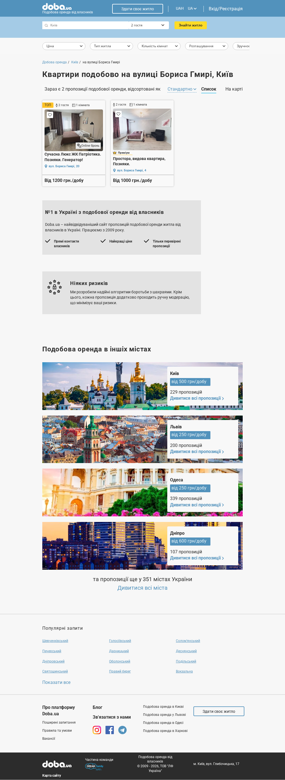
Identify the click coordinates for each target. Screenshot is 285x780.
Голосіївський (120, 641)
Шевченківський (55, 641)
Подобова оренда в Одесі (163, 723)
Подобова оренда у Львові (164, 715)
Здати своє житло (137, 9)
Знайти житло (190, 25)
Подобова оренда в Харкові (165, 731)
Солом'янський (188, 641)
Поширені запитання (59, 722)
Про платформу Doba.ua (58, 710)
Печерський (51, 651)
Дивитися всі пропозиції (195, 398)
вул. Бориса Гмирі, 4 (131, 170)
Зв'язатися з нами (112, 717)
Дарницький (119, 651)
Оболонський (119, 661)
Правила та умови (57, 730)
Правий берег (120, 671)
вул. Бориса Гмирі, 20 (64, 166)
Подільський (186, 661)
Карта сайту (51, 776)
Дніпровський (53, 661)
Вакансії (48, 739)
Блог (97, 707)
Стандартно (180, 89)
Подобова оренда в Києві (163, 707)
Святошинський (55, 671)
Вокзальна (184, 671)
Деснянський (186, 651)
